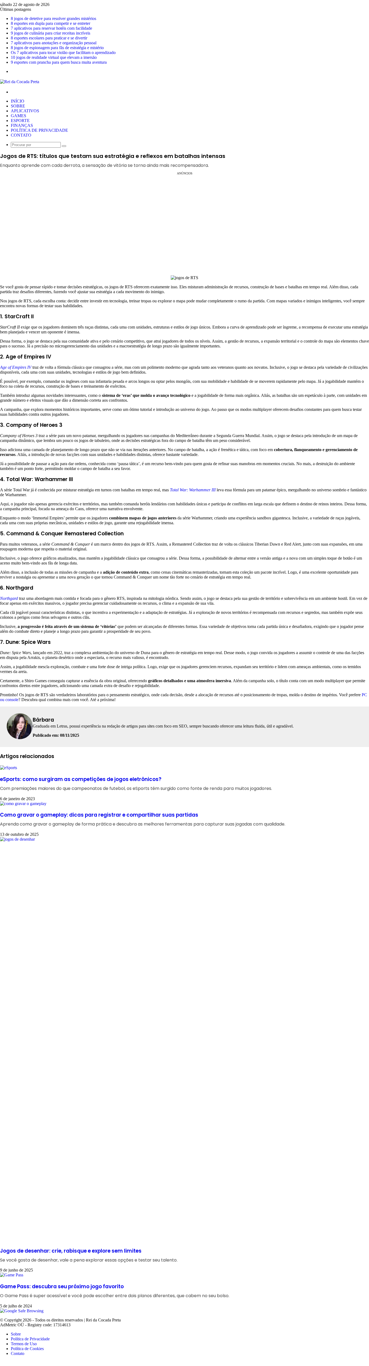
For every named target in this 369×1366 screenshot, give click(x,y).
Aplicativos (25, 111)
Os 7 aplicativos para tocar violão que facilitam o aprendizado (63, 52)
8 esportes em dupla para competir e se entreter (50, 23)
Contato (21, 135)
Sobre (18, 106)
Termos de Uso (24, 1343)
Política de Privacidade (39, 130)
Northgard (9, 598)
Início (17, 101)
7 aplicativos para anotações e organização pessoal (53, 42)
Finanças (22, 125)
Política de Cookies (27, 1348)
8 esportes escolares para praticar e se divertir (49, 38)
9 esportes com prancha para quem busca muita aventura (59, 62)
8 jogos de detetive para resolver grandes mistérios (53, 18)
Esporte (20, 120)
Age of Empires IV (15, 367)
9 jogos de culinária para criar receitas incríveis (50, 33)
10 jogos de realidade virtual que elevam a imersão (54, 57)
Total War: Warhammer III (193, 490)
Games (18, 115)
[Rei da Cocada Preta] (19, 81)
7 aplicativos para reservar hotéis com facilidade (51, 28)
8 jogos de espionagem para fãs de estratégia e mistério (57, 47)
